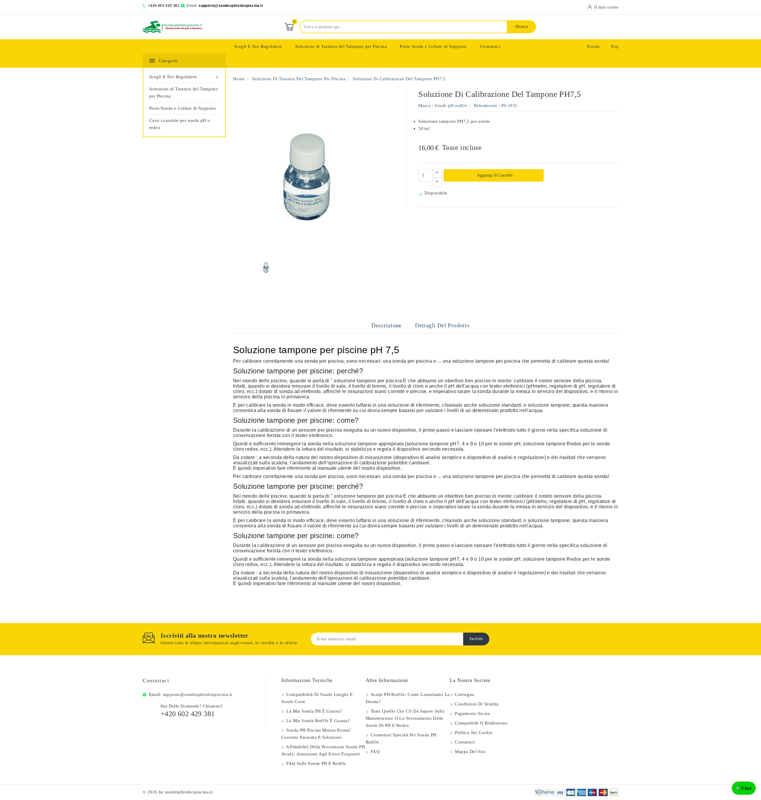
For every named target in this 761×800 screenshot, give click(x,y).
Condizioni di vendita (476, 704)
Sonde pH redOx (450, 105)
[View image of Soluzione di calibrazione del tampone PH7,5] (266, 266)
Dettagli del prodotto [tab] (442, 325)
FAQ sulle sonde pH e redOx (315, 763)
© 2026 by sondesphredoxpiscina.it (178, 792)
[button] (744, 788)
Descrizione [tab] (386, 325)
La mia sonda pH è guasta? (313, 711)
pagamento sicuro (472, 713)
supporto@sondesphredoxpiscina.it (231, 6)
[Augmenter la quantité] (437, 173)
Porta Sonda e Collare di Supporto (433, 46)
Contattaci (490, 46)
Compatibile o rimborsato (480, 723)
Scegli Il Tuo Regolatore (258, 46)
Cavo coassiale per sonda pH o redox (179, 124)
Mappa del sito (469, 751)
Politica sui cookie (473, 732)
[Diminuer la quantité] (437, 182)
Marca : (425, 105)
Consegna (464, 694)
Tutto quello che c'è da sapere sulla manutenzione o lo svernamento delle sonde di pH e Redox (405, 718)
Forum (593, 46)
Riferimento (485, 105)
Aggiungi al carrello (494, 175)
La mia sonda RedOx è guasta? (317, 720)
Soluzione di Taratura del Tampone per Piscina (341, 46)
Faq (614, 46)
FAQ (375, 751)
